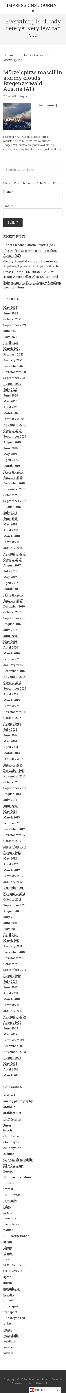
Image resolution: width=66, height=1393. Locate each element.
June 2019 (10, 448)
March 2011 (11, 940)
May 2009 (10, 1034)
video (7, 1324)
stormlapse (11, 1288)
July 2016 (10, 630)
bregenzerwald (36, 145)
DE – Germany (13, 1165)
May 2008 (10, 1063)
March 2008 (11, 1075)
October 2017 (12, 559)
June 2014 (10, 735)
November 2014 (14, 712)
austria (23, 145)
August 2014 (12, 723)
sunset (46, 141)
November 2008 (14, 1052)
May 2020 (10, 401)
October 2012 (12, 841)
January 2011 (12, 946)
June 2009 (10, 1028)
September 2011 (14, 905)
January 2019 (13, 477)
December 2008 (14, 1046)
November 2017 (14, 553)
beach (7, 1130)
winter (8, 1347)
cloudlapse (11, 1142)
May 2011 (9, 929)
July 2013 (10, 800)
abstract (9, 1095)
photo (28, 141)
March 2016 (11, 653)
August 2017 (12, 565)
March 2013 (11, 817)
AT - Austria (23, 136)
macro (7, 1212)
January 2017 (13, 600)
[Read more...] (47, 105)
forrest (45, 136)
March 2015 (11, 700)
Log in (50, 1383)
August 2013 (12, 794)
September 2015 (14, 688)
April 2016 (10, 647)
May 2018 (10, 524)
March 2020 (11, 413)
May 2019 (10, 454)
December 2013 (14, 770)
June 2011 (10, 923)
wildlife (9, 1341)
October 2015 (12, 682)
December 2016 (14, 606)
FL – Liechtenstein (17, 1177)
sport (7, 1277)
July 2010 (10, 981)
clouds (50, 145)
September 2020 (14, 378)
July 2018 (10, 512)
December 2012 (14, 829)
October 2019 (12, 430)
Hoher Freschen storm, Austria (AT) (29, 245)
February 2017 (13, 595)
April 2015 (10, 694)
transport (10, 1312)
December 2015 (14, 671)
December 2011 (13, 888)
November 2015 (14, 677)
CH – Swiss (11, 1136)
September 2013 (14, 788)
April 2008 (10, 1069)
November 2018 (14, 489)
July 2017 (10, 571)
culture (8, 1154)
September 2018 (14, 501)
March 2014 (11, 753)
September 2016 (14, 618)
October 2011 (12, 899)
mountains (9, 141)
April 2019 (10, 460)
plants (8, 1253)
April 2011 (10, 934)
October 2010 (12, 964)
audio (7, 1124)
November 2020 (14, 372)
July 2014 (10, 729)
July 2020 (10, 389)
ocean (7, 1242)
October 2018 (12, 495)
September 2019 (14, 436)
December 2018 (14, 483)
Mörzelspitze (37, 149)
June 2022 (10, 313)
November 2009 (14, 1016)
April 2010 (10, 993)
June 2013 (10, 805)
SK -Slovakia (12, 1271)
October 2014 (12, 718)
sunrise (8, 1294)
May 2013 (10, 811)
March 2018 (11, 536)
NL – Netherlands (16, 1236)
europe (7, 149)
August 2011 (11, 911)
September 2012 (14, 847)
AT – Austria (12, 1118)
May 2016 (10, 641)
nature (20, 141)
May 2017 (10, 577)
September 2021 (14, 325)
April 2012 (10, 864)
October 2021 (12, 319)
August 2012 (12, 852)
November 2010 (14, 958)
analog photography (18, 1101)
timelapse (10, 1306)
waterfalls (11, 1335)
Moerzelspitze (20, 149)
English (39, 1389)
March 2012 (11, 870)
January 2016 (13, 665)
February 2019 (13, 471)
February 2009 (13, 1040)
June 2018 (10, 518)
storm (37, 141)
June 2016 (10, 636)
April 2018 (10, 530)
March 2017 (11, 589)
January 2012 (13, 882)
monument (11, 1218)
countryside (12, 1148)
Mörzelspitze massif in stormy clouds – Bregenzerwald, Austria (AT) (32, 80)
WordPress (36, 1383)
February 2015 (13, 706)
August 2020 (12, 384)
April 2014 (10, 747)
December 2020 (14, 366)
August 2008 (12, 1057)
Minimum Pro (38, 1379)
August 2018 (12, 507)
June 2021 (10, 331)
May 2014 (10, 741)
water (7, 1329)
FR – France (12, 1195)
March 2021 (11, 348)
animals (9, 1107)
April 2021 (10, 342)
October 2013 (12, 782)
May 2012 (10, 858)
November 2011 (14, 893)
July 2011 (10, 917)
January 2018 (13, 548)
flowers (8, 1183)
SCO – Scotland (14, 1265)
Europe (35, 136)
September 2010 (14, 970)
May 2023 (10, 307)
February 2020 (13, 419)
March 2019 (11, 466)
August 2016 (12, 624)
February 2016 (13, 659)
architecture (12, 1113)
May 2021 (10, 337)
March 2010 (11, 999)
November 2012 (14, 835)
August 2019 (12, 442)
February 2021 (13, 354)
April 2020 (10, 407)
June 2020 (10, 395)
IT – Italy (10, 1201)
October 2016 (12, 612)
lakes (7, 1206)
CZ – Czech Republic (18, 1160)
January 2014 (13, 764)
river (7, 1259)
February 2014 (13, 759)
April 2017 (10, 583)
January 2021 (13, 360)
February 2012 (13, 876)
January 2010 (13, 1011)
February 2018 (13, 542)
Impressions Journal (33, 5)
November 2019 (14, 425)
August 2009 (12, 1022)
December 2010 (14, 952)
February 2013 (13, 823)
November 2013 (14, 776)
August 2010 (12, 975)
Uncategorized (14, 1318)
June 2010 (10, 987)
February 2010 (13, 1005)
